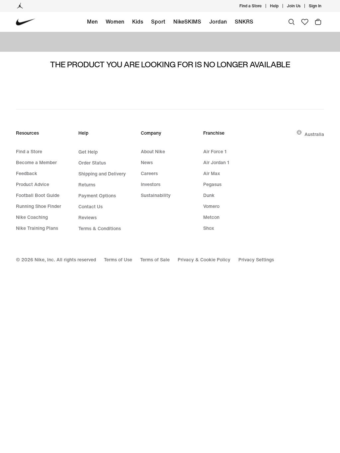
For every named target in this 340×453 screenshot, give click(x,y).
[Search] (292, 22)
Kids (137, 22)
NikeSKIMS (187, 22)
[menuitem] (281, 6)
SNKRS (244, 22)
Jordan (218, 22)
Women (115, 22)
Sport (158, 22)
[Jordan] (20, 6)
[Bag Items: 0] (318, 22)
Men (92, 22)
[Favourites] (305, 22)
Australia (314, 134)
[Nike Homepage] (26, 22)
